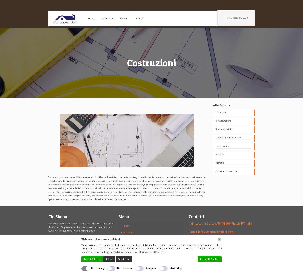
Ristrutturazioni (223, 120)
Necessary (97, 268)
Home (127, 226)
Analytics (151, 268)
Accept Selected (92, 259)
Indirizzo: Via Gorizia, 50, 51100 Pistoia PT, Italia (220, 223)
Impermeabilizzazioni (226, 171)
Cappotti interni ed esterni (228, 137)
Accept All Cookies (209, 259)
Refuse (109, 259)
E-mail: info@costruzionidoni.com (211, 231)
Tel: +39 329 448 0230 (237, 17)
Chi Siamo (129, 232)
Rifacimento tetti (224, 129)
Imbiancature (222, 146)
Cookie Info (124, 259)
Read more (159, 252)
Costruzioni (221, 112)
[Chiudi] (219, 239)
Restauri (220, 163)
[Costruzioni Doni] (65, 18)
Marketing (175, 268)
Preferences (125, 268)
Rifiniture (220, 154)
